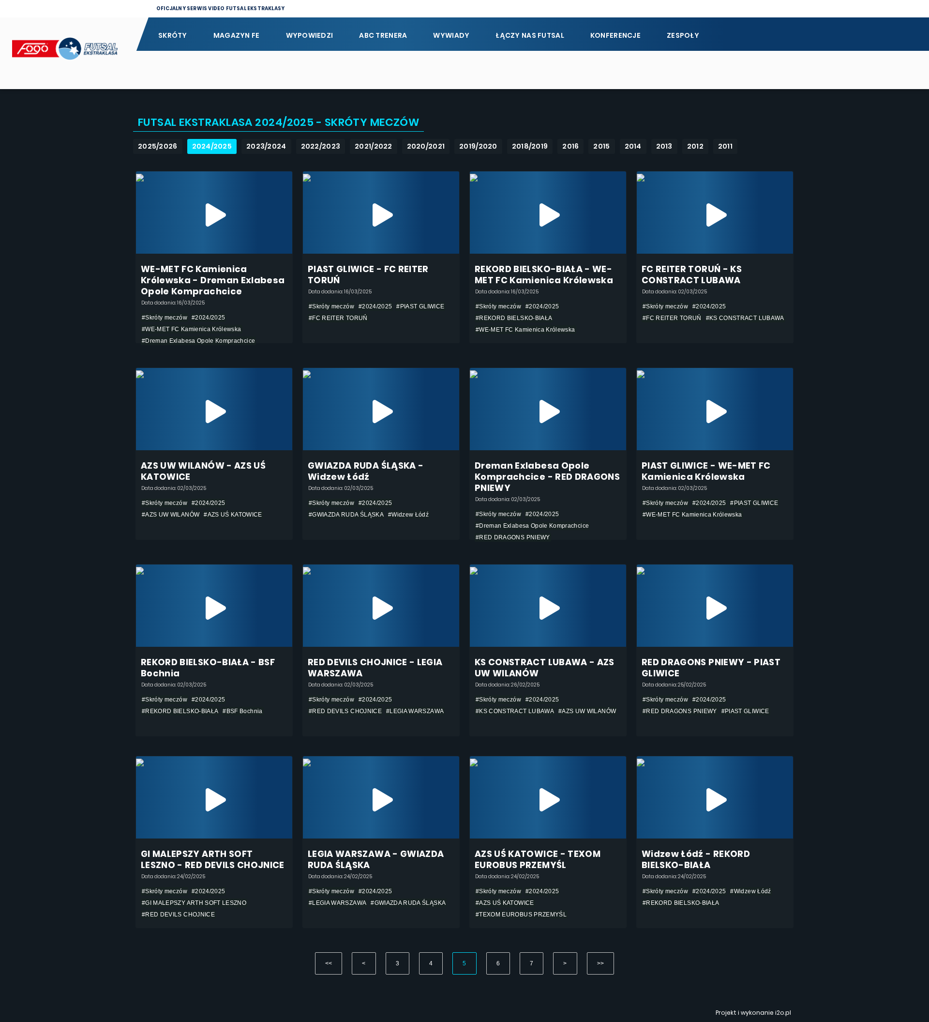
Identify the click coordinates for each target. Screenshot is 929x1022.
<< (328, 963)
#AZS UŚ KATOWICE (233, 514)
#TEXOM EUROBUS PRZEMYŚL (521, 914)
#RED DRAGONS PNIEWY (513, 537)
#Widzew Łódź (408, 514)
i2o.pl (783, 1012)
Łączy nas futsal (529, 35)
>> (600, 963)
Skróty (172, 35)
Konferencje (615, 35)
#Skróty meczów (164, 317)
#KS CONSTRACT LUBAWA (745, 318)
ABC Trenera (383, 35)
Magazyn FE (236, 35)
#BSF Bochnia (242, 711)
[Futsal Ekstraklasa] (67, 53)
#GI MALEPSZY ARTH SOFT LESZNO (194, 903)
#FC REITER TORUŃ (338, 318)
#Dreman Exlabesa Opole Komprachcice (198, 340)
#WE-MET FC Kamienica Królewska (191, 329)
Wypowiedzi (309, 35)
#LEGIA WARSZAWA (415, 711)
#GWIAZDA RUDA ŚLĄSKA (346, 514)
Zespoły (683, 35)
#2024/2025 (208, 317)
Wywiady (451, 35)
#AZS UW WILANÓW (170, 514)
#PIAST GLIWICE (420, 306)
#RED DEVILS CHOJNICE (345, 711)
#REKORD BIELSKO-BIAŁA (514, 318)
